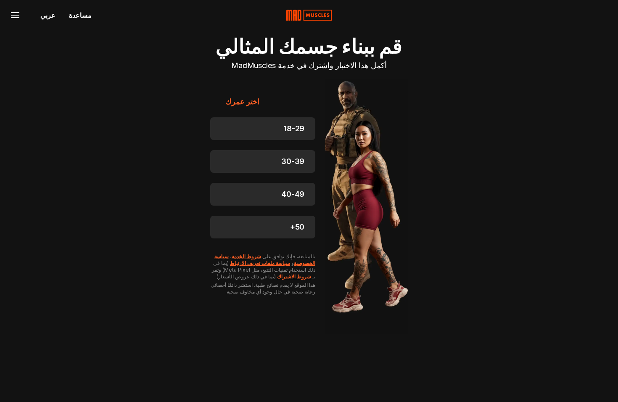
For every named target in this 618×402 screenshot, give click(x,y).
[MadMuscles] (309, 15)
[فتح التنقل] (15, 15)
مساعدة (80, 15)
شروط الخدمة (246, 256)
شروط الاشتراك (294, 276)
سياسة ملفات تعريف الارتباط (260, 263)
